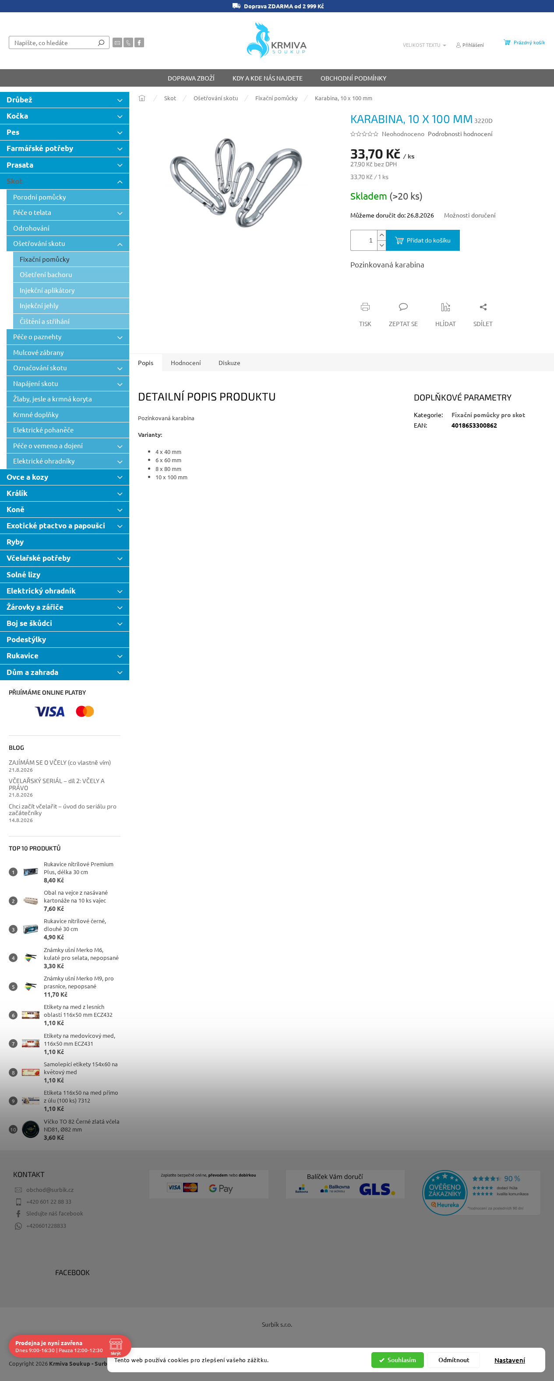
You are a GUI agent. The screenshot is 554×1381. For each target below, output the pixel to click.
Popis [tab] (145, 362)
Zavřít (397, 290)
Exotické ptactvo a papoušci (56, 525)
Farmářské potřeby (40, 148)
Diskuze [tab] (229, 362)
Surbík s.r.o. (277, 1324)
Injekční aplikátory (47, 290)
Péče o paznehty (37, 336)
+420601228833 (46, 1225)
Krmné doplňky (35, 414)
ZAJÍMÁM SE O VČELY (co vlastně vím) (60, 762)
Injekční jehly (39, 305)
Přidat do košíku (429, 240)
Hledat (101, 42)
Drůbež (19, 99)
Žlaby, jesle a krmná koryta (52, 398)
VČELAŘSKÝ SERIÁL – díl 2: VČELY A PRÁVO (57, 784)
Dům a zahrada (32, 672)
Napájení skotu (35, 383)
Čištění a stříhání (45, 321)
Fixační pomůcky (44, 259)
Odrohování (31, 228)
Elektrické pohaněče (43, 429)
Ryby (15, 541)
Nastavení (509, 1360)
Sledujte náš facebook (54, 1213)
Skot (15, 181)
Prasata (20, 164)
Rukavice (23, 655)
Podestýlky (26, 639)
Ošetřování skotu (39, 243)
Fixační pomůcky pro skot (488, 414)
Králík (17, 493)
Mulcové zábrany (38, 352)
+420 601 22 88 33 (48, 1201)
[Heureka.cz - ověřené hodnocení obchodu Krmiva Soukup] (481, 1193)
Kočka (17, 115)
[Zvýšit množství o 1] (381, 235)
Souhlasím (402, 1360)
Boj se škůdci (29, 623)
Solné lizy (23, 574)
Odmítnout (453, 1360)
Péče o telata (32, 212)
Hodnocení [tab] (186, 362)
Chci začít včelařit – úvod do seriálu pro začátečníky (62, 809)
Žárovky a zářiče (35, 606)
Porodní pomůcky (39, 197)
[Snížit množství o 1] (381, 245)
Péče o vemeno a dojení (48, 445)
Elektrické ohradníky (43, 461)
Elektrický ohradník (41, 590)
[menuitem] (191, 78)
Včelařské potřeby (39, 557)
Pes (13, 132)
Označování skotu (40, 367)
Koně (16, 509)
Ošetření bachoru (46, 274)
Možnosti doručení (470, 215)
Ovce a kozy (27, 476)
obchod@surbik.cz (50, 1189)
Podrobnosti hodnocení (460, 133)
